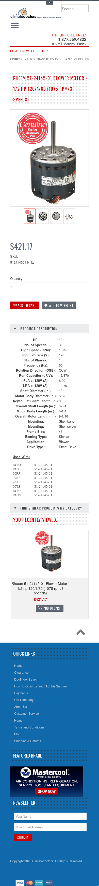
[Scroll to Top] (82, 633)
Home (14, 51)
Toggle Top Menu (49, 3)
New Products (33, 51)
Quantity (16, 278)
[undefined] (49, 205)
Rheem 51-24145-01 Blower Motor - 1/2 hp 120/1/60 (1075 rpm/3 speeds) (40, 588)
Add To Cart (52, 608)
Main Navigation (14, 25)
